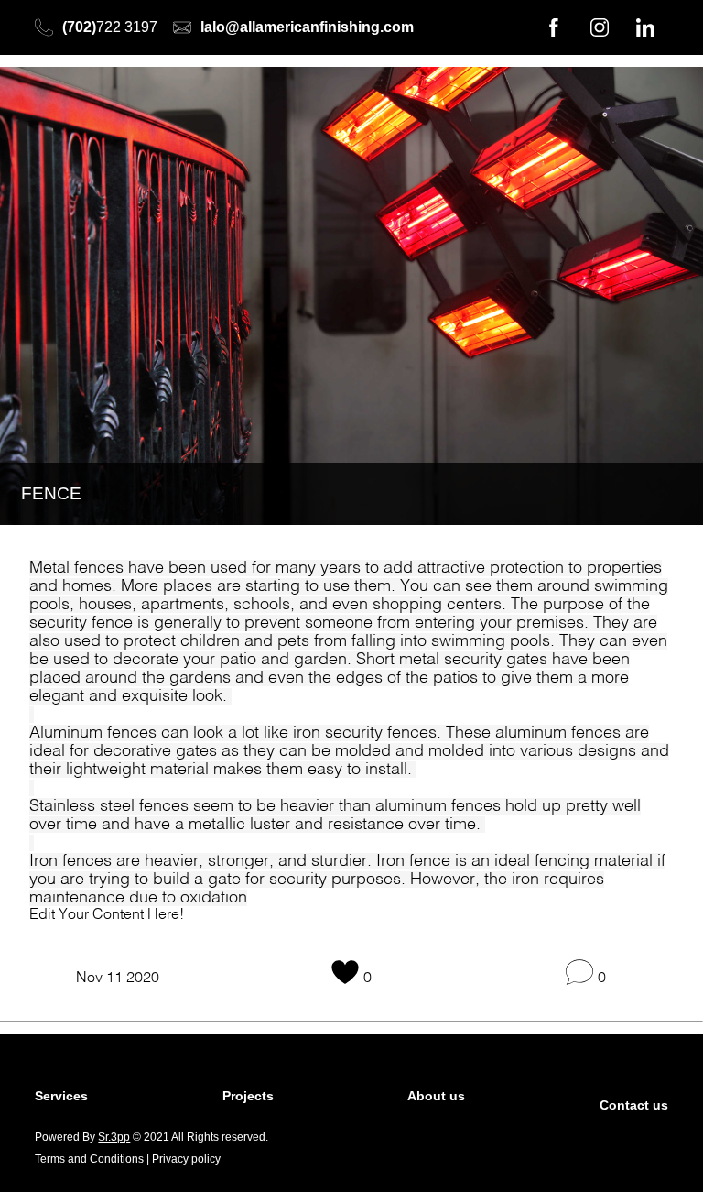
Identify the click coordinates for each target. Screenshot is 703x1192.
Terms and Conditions (89, 1159)
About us (436, 1095)
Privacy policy (186, 1159)
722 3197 (109, 27)
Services (61, 1095)
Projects (248, 1095)
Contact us (634, 1105)
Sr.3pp (114, 1137)
